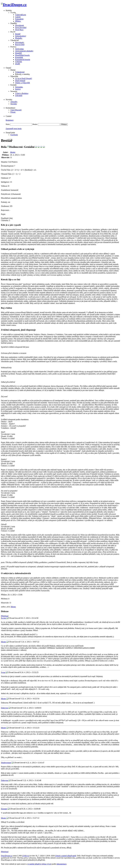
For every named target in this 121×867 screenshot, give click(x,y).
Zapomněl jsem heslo (14, 129)
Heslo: (35, 124)
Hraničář (18, 53)
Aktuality (13, 102)
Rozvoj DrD (19, 45)
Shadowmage (6, 763)
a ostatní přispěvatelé (68, 856)
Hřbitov (18, 21)
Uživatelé (18, 96)
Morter (12, 152)
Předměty (18, 38)
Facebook (14, 135)
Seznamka (19, 87)
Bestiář (17, 34)
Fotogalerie (19, 19)
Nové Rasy (19, 30)
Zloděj (17, 64)
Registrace (9, 120)
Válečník (18, 62)
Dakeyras (4, 708)
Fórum (12, 112)
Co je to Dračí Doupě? (23, 78)
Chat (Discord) (16, 110)
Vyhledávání (19, 72)
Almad (57, 856)
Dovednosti (19, 25)
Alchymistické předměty (24, 51)
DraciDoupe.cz (6, 856)
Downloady (19, 42)
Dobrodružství (20, 36)
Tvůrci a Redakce (21, 93)
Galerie (18, 17)
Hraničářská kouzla (22, 55)
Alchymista (19, 49)
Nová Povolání (20, 28)
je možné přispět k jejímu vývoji (39, 864)
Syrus (3, 672)
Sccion (3, 618)
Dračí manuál (20, 81)
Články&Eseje (20, 15)
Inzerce (18, 89)
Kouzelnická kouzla (22, 60)
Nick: (8, 124)
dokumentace (61, 864)
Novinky (13, 104)
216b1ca (26, 856)
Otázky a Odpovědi (22, 83)
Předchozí (4, 616)
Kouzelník (19, 57)
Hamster (4, 809)
